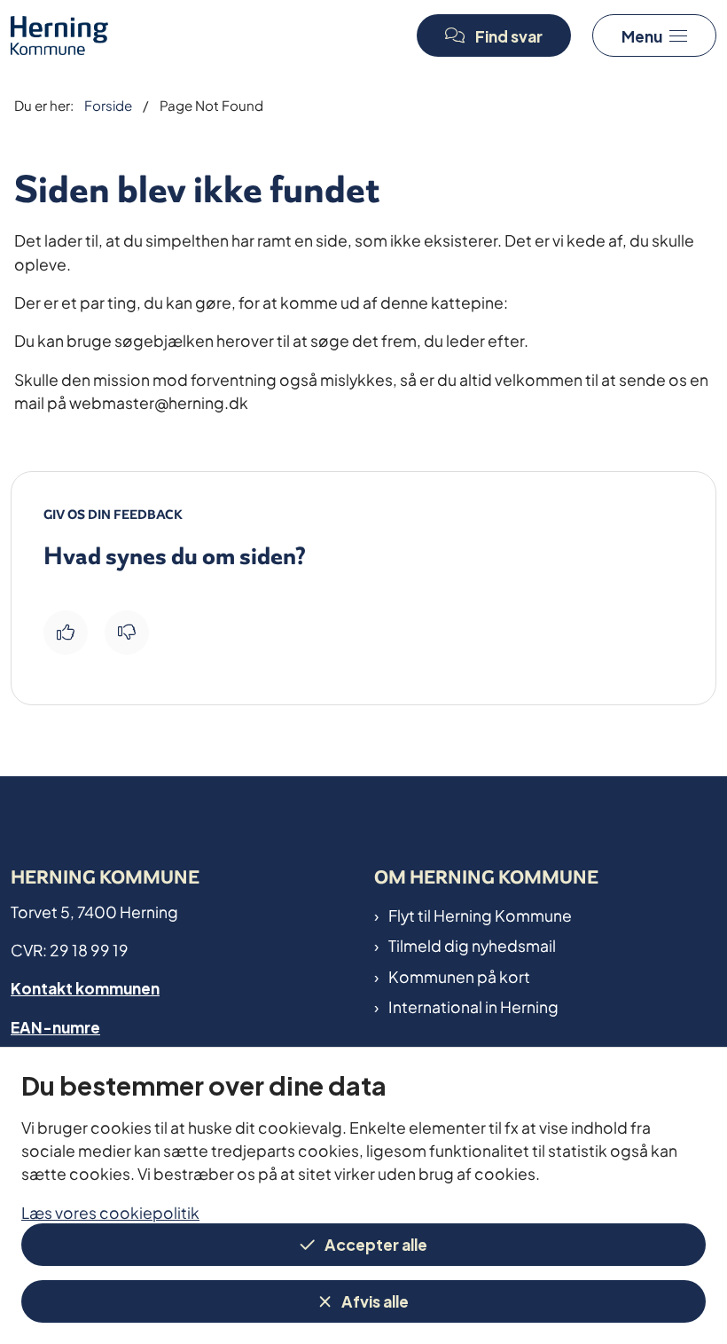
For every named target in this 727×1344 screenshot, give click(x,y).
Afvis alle (375, 1300)
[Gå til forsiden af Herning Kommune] (201, 35)
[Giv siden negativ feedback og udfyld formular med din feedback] (127, 632)
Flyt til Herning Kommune (480, 914)
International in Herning (473, 1006)
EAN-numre (55, 1026)
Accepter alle (375, 1243)
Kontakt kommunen (85, 987)
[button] (654, 35)
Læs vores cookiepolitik (110, 1211)
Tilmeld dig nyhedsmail (472, 944)
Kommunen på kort (459, 975)
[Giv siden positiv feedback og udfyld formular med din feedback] (65, 632)
